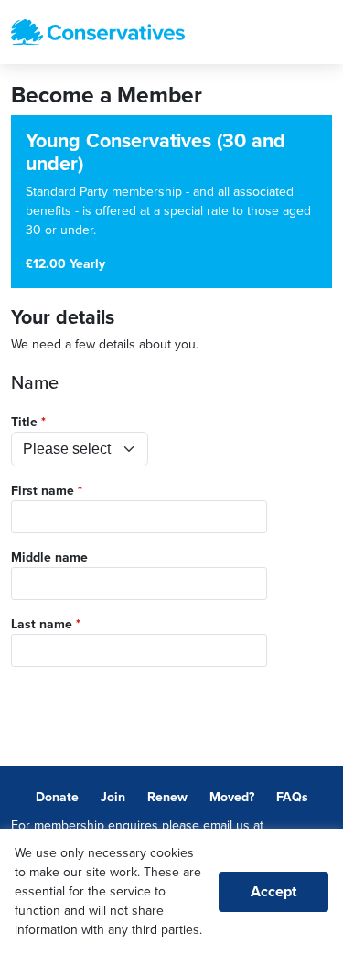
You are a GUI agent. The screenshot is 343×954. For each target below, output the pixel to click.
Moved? (231, 797)
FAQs (292, 797)
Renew (167, 797)
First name (42, 490)
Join (113, 797)
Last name (41, 624)
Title (24, 422)
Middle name (49, 557)
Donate (57, 797)
